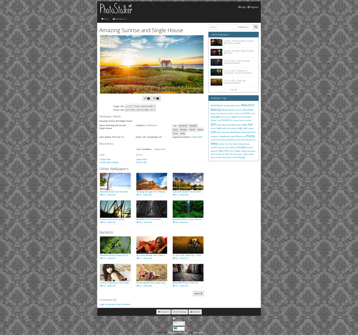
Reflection (232, 139)
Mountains (235, 132)
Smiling (241, 144)
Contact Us (164, 312)
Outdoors (215, 136)
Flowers (214, 120)
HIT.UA (175, 322)
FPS (231, 120)
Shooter (221, 144)
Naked (243, 132)
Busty (213, 113)
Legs (239, 128)
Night (249, 132)
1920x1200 (141, 162)
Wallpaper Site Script (178, 332)
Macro (219, 132)
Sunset (250, 147)
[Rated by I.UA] (179, 319)
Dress (223, 117)
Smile (235, 144)
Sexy (214, 143)
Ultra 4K (214, 154)
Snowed (214, 147)
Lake (224, 128)
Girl (213, 124)
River (239, 139)
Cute (241, 113)
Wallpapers (120, 19)
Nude (253, 132)
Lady (218, 128)
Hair (245, 124)
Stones (233, 147)
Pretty (250, 136)
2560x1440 (159, 149)
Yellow (234, 157)
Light (245, 128)
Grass (175, 129)
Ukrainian (251, 151)
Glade (182, 133)
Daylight (215, 116)
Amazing (215, 105)
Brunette (248, 109)
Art (221, 105)
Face (239, 117)
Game (241, 120)
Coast (175, 133)
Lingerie (251, 128)
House (200, 129)
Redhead (223, 140)
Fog (219, 120)
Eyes (234, 116)
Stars (228, 147)
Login (243, 7)
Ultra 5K (221, 154)
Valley (245, 154)
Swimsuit (214, 151)
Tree (231, 151)
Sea (254, 140)
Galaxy (236, 120)
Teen (220, 150)
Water (251, 154)
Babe (233, 105)
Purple (213, 140)
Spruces (221, 147)
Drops (228, 117)
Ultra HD (229, 154)
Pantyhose (224, 136)
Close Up (223, 113)
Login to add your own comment (114, 304)
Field (243, 117)
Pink (244, 136)
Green (239, 125)
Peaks (232, 136)
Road (244, 140)
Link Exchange (180, 312)
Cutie (246, 113)
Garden (248, 120)
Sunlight (241, 147)
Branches (239, 110)
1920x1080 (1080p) (109, 162)
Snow (246, 144)
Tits (226, 151)
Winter (219, 157)
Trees (237, 150)
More (197, 293)
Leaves (234, 128)
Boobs (232, 109)
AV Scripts (198, 332)
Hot (250, 124)
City (217, 113)
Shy (227, 144)
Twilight (244, 151)
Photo (238, 136)
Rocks (249, 139)
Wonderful (183, 125)
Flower (249, 117)
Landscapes (151, 125)
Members (196, 312)
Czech (252, 113)
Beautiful (193, 125)
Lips (213, 132)
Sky (230, 144)
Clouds (230, 113)
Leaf (228, 128)
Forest (225, 120)
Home (106, 19)
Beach (238, 105)
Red (217, 140)
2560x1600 (196, 137)
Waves (213, 157)
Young (241, 157)
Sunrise (192, 129)
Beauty (216, 109)
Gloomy (225, 125)
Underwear (237, 154)
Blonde (224, 109)
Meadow (183, 129)
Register (254, 7)
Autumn (227, 105)
